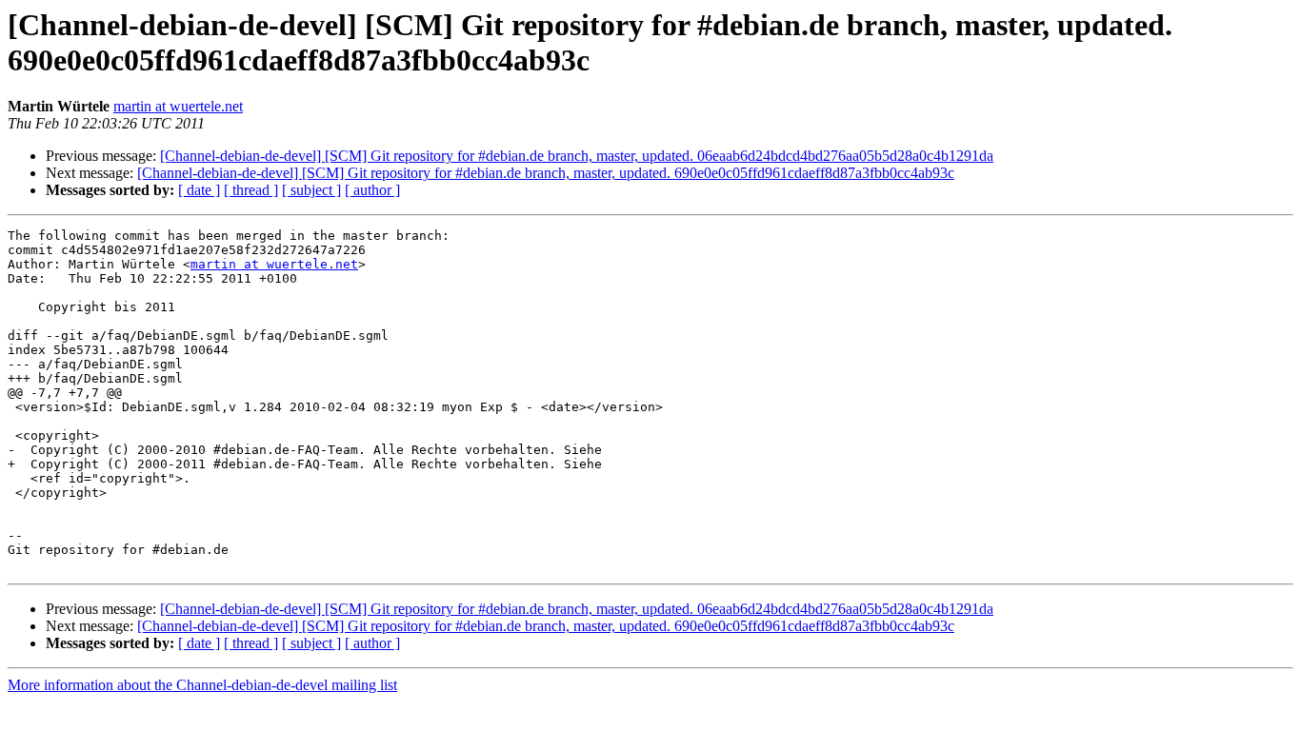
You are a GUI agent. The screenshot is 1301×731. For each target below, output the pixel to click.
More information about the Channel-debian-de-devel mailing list (202, 685)
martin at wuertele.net (178, 106)
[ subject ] (311, 190)
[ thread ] (251, 190)
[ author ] (372, 190)
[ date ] (199, 190)
